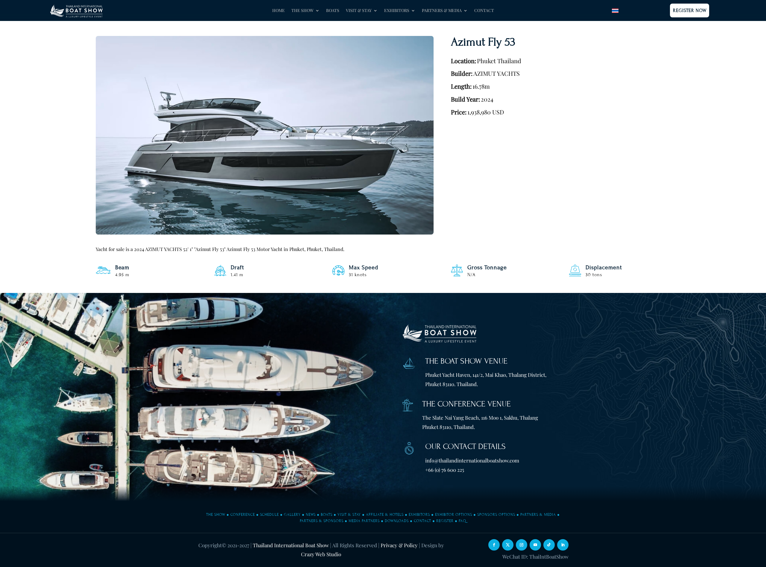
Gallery (292, 514)
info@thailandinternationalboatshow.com (472, 460)
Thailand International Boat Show (291, 545)
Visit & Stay (349, 514)
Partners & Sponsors (322, 520)
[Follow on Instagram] (521, 545)
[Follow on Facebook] (494, 545)
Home (278, 10)
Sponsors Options (496, 514)
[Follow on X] (507, 545)
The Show (215, 514)
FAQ (462, 520)
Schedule (269, 514)
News (311, 514)
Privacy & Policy (399, 545)
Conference (242, 514)
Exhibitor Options (453, 514)
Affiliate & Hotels (385, 514)
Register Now (690, 10)
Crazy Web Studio (321, 554)
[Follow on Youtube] (535, 545)
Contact (484, 10)
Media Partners (364, 520)
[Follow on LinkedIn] (563, 545)
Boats (332, 10)
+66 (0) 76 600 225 (444, 469)
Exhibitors (419, 514)
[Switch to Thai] (615, 11)
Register (445, 520)
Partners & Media (538, 514)
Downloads (397, 520)
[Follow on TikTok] (549, 545)
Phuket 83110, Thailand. (448, 427)
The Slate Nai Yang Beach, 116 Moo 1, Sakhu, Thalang (480, 417)
